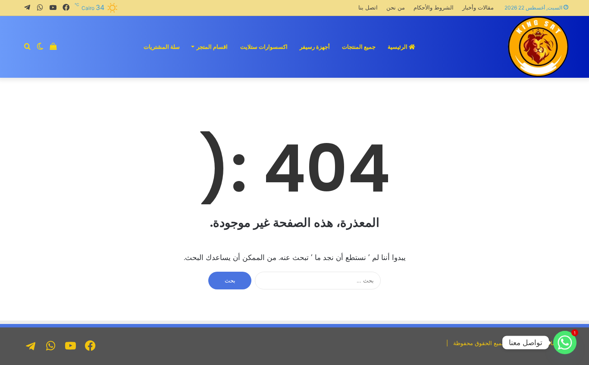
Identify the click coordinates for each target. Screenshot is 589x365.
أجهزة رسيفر (315, 46)
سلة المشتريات (162, 46)
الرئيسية (398, 46)
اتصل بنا (368, 7)
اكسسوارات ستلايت (264, 46)
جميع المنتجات (359, 46)
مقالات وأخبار (478, 7)
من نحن (395, 7)
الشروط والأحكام (434, 7)
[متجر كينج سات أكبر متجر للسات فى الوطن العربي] (538, 46)
